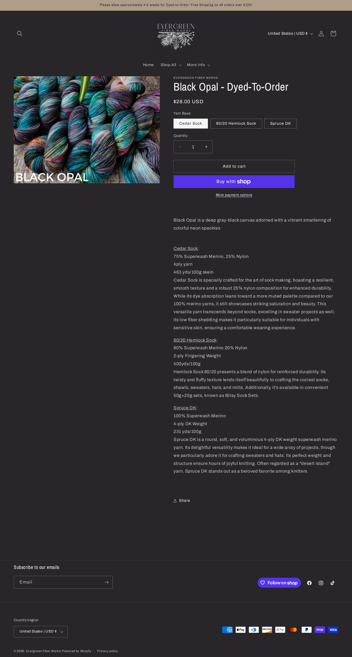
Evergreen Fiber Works (43, 651)
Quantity (181, 136)
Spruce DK (280, 123)
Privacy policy (107, 651)
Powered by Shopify (77, 651)
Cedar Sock (190, 123)
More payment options (234, 195)
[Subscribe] (106, 582)
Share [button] (184, 500)
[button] (20, 34)
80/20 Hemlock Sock (236, 123)
